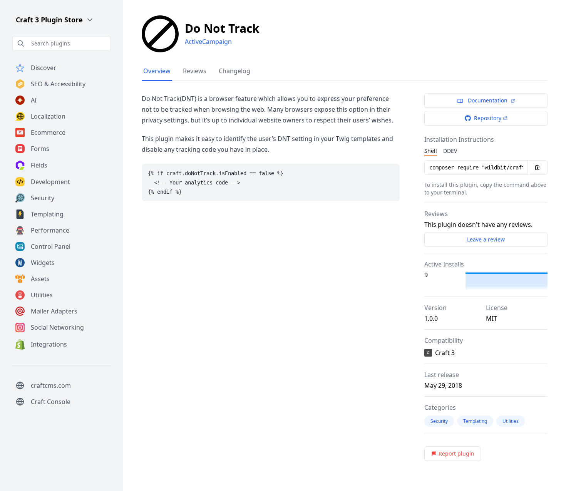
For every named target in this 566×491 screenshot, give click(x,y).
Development (50, 182)
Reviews (194, 71)
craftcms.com (51, 385)
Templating (47, 214)
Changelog (234, 71)
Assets (40, 279)
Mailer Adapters (54, 311)
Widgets (43, 262)
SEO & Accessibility (58, 84)
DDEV (450, 150)
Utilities (42, 295)
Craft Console (50, 401)
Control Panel (50, 246)
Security (42, 198)
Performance (50, 230)
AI (34, 100)
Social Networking (57, 327)
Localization (48, 116)
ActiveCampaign (208, 41)
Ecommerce (48, 132)
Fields (39, 165)
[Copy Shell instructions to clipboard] (537, 167)
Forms (40, 148)
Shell (430, 150)
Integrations (49, 344)
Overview (157, 71)
